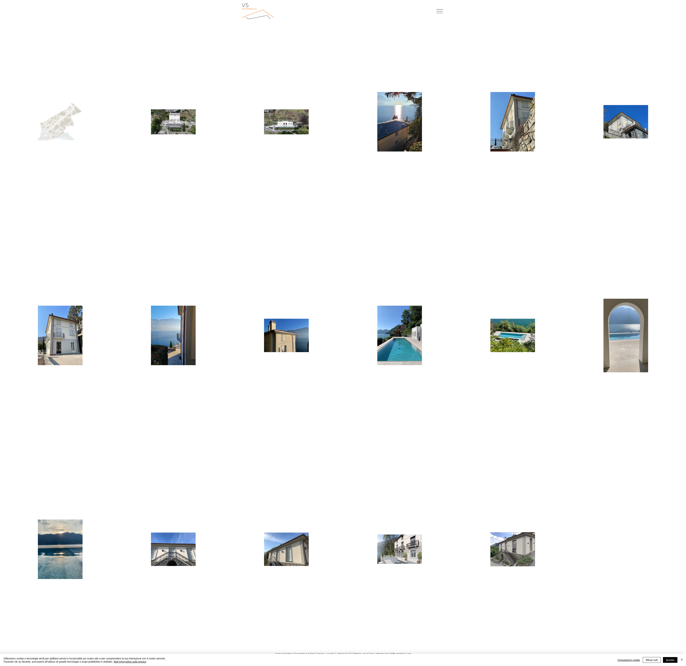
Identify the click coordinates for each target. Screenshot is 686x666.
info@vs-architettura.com (400, 653)
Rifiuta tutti (652, 660)
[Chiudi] (682, 660)
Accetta (670, 660)
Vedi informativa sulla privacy (130, 661)
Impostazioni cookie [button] (629, 660)
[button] (439, 11)
